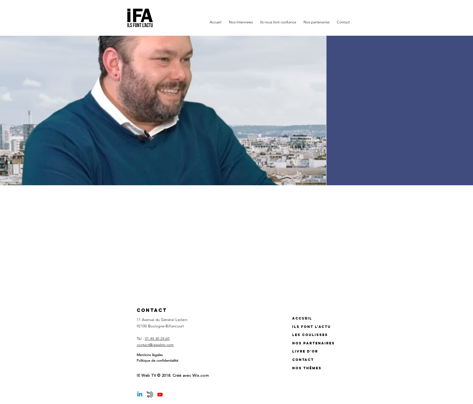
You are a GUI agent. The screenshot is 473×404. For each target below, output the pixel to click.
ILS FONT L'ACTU (311, 327)
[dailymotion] (150, 394)
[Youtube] (160, 394)
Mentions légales (150, 355)
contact (303, 360)
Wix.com (200, 375)
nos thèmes (306, 368)
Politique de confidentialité (157, 360)
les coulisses (310, 335)
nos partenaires (313, 343)
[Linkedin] (140, 394)
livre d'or (305, 351)
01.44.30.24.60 (157, 338)
